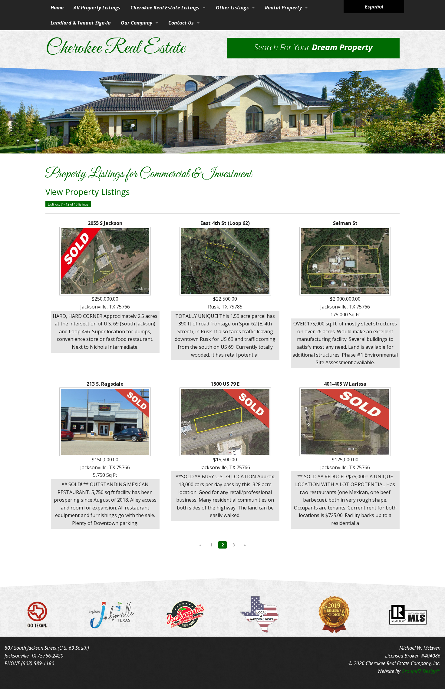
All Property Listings (97, 7)
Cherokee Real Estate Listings (164, 7)
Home (57, 7)
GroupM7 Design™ (420, 671)
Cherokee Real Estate (115, 48)
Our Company (136, 22)
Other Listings (232, 7)
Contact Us (181, 22)
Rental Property (283, 7)
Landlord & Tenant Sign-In (81, 22)
